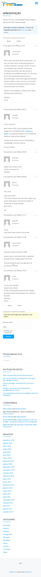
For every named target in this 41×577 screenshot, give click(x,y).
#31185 (36, 215)
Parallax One (13, 572)
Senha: (5, 327)
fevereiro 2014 (8, 485)
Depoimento (21, 417)
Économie (6, 525)
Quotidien (6, 540)
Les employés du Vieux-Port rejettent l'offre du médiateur (20, 394)
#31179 (36, 152)
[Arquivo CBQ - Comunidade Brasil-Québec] (12, 3)
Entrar (8, 336)
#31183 (36, 177)
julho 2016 (7, 446)
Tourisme (6, 549)
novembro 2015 (9, 470)
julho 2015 (7, 479)
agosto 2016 (7, 443)
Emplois (6, 528)
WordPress (28, 572)
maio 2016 (7, 452)
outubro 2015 (8, 473)
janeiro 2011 (7, 509)
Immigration (7, 534)
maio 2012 (7, 497)
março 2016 (7, 458)
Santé (5, 543)
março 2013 (7, 491)
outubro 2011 (8, 503)
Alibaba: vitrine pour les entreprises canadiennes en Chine (16, 389)
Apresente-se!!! (8, 22)
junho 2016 (7, 449)
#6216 (36, 46)
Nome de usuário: (8, 322)
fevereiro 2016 (8, 461)
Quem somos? (21, 409)
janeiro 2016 (7, 464)
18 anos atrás (24, 30)
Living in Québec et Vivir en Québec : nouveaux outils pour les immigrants (20, 421)
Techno (6, 546)
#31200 (36, 271)
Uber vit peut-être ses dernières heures (18, 375)
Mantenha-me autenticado (9, 332)
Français (6, 531)
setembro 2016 (8, 440)
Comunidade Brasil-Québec (25, 20)
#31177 (36, 110)
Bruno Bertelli (8, 417)
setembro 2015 (8, 476)
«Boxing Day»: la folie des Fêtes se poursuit (20, 426)
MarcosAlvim (8, 409)
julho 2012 (7, 494)
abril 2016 (6, 455)
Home (5, 20)
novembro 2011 (9, 500)
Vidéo (5, 552)
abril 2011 (6, 506)
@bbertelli (7, 425)
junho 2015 (7, 482)
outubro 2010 (8, 512)
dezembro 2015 (9, 467)
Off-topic (6, 537)
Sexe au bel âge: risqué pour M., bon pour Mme (18, 384)
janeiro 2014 (7, 488)
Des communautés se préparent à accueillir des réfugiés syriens (19, 379)
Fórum (11, 20)
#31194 (36, 237)
